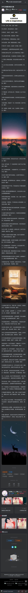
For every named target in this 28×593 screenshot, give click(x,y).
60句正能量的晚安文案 (8, 7)
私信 (25, 10)
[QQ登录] (12, 547)
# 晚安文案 (11, 476)
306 (13, 493)
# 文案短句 (16, 474)
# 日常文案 (22, 474)
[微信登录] (15, 547)
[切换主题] (26, 584)
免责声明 (16, 579)
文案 (11, 472)
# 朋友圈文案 (9, 474)
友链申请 (11, 579)
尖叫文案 (13, 581)
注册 (19, 540)
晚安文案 (5, 472)
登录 (11, 540)
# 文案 (4, 474)
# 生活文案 (5, 476)
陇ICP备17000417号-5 (19, 581)
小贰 (5, 9)
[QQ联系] (26, 581)
